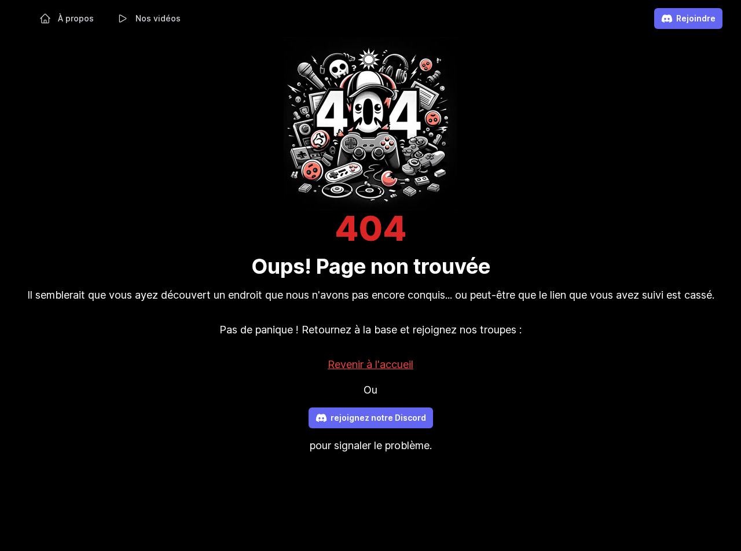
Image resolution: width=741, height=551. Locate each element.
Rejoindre (696, 18)
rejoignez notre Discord (378, 418)
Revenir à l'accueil (370, 364)
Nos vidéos (158, 18)
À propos (76, 18)
